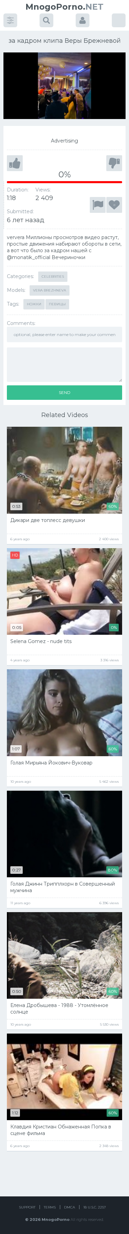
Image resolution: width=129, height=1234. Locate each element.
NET (64, 6)
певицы (57, 304)
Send (65, 392)
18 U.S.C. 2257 (94, 1207)
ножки (34, 304)
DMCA (69, 1207)
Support (27, 1207)
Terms (50, 1207)
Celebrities (53, 276)
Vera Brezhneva (49, 290)
